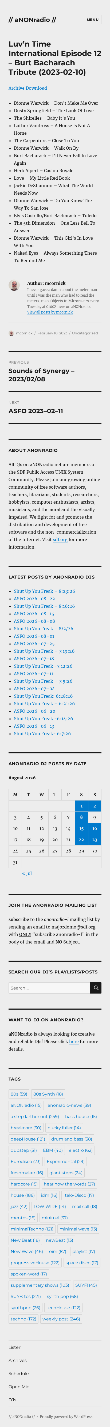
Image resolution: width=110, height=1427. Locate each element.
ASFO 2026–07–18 (34, 658)
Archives (18, 1360)
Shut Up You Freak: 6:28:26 (43, 696)
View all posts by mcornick (50, 312)
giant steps (65, 1172)
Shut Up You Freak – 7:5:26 (43, 681)
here (74, 1041)
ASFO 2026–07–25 (34, 643)
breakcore (26, 1127)
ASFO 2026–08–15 (34, 613)
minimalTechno (32, 1229)
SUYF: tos (26, 1296)
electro (81, 1150)
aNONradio (26, 1105)
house (23, 1195)
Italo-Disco (79, 1195)
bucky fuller (64, 1127)
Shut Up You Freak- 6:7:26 (42, 733)
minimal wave (78, 1229)
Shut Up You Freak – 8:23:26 (44, 591)
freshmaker (27, 1172)
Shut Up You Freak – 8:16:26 (44, 606)
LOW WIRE (50, 1206)
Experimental (66, 1161)
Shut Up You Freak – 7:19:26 (44, 651)
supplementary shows (40, 1285)
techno (23, 1319)
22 (81, 839)
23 (94, 839)
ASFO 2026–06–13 (34, 726)
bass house (81, 1116)
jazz (19, 1206)
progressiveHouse (35, 1262)
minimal (55, 1217)
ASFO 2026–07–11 (33, 673)
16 (94, 828)
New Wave (27, 1251)
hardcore (24, 1184)
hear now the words (69, 1184)
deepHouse (28, 1139)
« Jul (27, 873)
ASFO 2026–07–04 (34, 688)
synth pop (62, 1296)
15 (81, 828)
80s (19, 1094)
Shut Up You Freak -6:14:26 (43, 718)
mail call (84, 1206)
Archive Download (28, 88)
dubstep (24, 1150)
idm (49, 1195)
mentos (23, 1217)
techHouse (63, 1307)
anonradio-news (69, 1105)
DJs (12, 1399)
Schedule (19, 1373)
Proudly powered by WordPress (66, 1416)
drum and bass (71, 1139)
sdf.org (60, 539)
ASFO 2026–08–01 (34, 636)
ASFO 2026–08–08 (34, 621)
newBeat (59, 1240)
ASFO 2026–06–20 (34, 711)
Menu (93, 19)
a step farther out (35, 1116)
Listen (15, 1347)
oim (57, 1251)
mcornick (24, 333)
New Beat (25, 1240)
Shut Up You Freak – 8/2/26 (43, 628)
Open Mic (19, 1386)
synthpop (25, 1307)
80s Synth (48, 1094)
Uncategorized (85, 333)
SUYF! (86, 1285)
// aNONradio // (32, 20)
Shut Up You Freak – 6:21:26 (44, 703)
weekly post (61, 1319)
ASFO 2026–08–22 (34, 598)
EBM (53, 1150)
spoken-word (29, 1274)
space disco (82, 1262)
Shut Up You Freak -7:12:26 (43, 666)
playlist (83, 1251)
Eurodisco (26, 1161)
